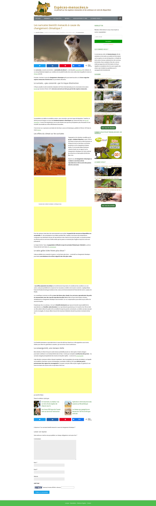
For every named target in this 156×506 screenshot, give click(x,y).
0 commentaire (80, 32)
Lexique (67, 503)
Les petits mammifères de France (105, 114)
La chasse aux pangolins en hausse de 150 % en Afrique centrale (81, 411)
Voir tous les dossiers (108, 128)
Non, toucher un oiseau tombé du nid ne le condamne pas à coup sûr (108, 191)
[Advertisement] (63, 104)
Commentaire (37, 439)
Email (35, 469)
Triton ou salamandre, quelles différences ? (108, 166)
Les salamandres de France (103, 78)
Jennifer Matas (39, 32)
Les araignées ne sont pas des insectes (107, 178)
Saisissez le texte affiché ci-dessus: (52, 487)
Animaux (47, 18)
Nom (35, 462)
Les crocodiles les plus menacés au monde (108, 102)
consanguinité (79, 355)
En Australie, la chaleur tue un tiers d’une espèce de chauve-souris (50, 404)
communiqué (52, 247)
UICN (35, 89)
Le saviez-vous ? (96, 18)
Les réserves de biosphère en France (106, 90)
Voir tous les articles (108, 205)
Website (36, 476)
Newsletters (73, 503)
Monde (67, 18)
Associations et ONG (80, 18)
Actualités (57, 18)
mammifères (78, 70)
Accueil (38, 18)
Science (39, 130)
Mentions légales (81, 503)
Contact (89, 503)
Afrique (36, 74)
